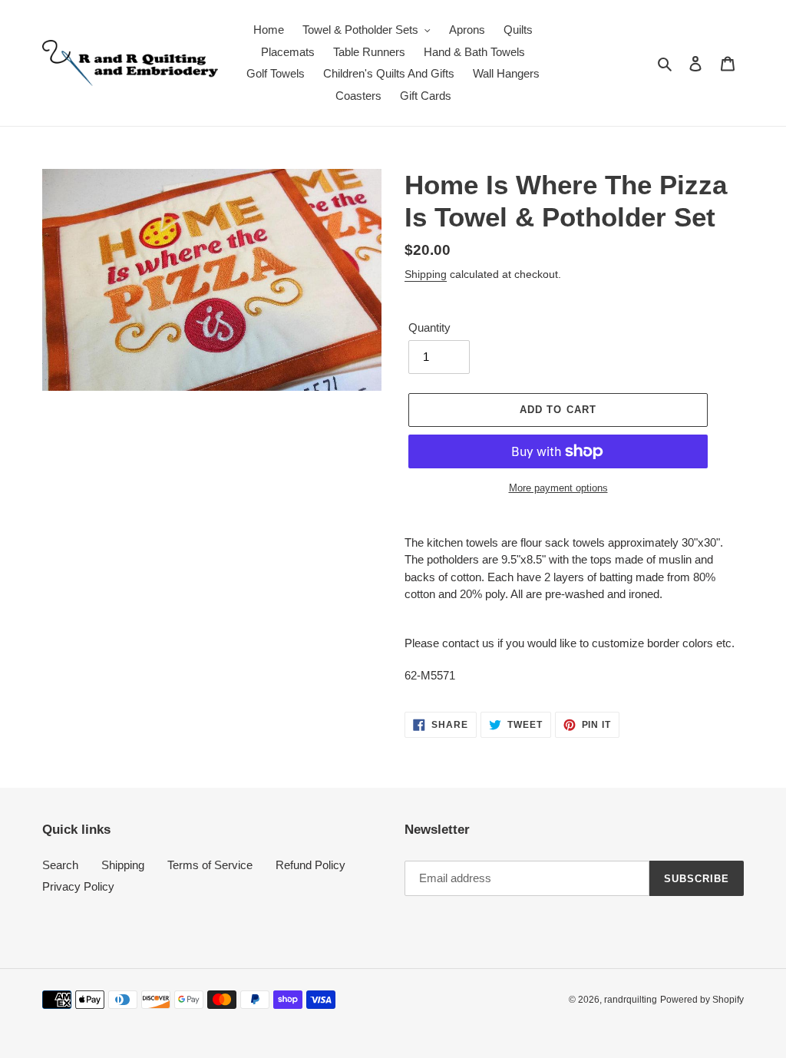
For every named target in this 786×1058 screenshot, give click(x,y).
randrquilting (630, 999)
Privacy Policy (78, 886)
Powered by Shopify (702, 999)
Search (60, 864)
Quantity (429, 327)
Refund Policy (310, 864)
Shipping (426, 274)
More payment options (558, 488)
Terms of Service (210, 864)
